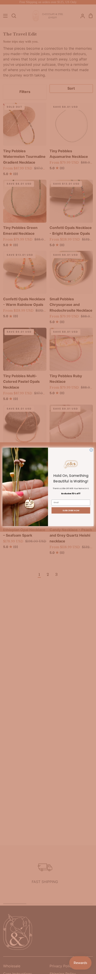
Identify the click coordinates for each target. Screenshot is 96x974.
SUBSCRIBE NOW (71, 510)
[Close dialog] (91, 450)
